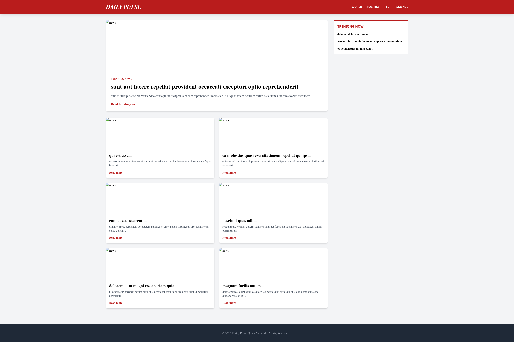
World (357, 7)
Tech (388, 7)
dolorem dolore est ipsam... (353, 34)
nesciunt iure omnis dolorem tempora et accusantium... (370, 41)
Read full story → (123, 103)
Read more (115, 172)
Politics (373, 7)
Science (402, 7)
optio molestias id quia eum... (355, 48)
